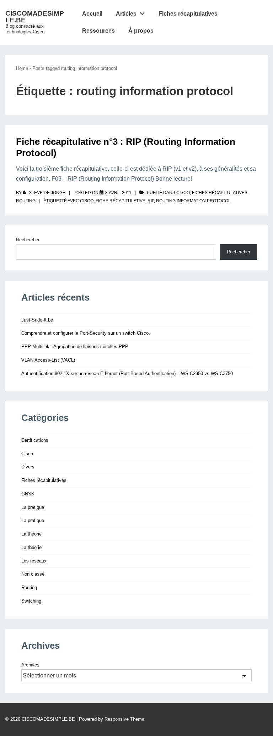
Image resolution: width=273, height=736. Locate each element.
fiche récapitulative (120, 200)
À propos (141, 31)
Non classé (32, 574)
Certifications (34, 440)
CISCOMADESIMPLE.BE (34, 17)
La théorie (31, 534)
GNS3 (27, 493)
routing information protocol (193, 200)
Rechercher (27, 239)
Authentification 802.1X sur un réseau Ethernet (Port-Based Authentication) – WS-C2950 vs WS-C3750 (127, 373)
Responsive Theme (124, 719)
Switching (31, 601)
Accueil (92, 14)
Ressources (98, 31)
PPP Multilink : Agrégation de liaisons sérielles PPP (74, 346)
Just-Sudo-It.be (37, 320)
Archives (30, 665)
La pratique (32, 507)
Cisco (183, 192)
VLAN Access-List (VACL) (48, 360)
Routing (26, 200)
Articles (126, 14)
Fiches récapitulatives (188, 14)
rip (151, 200)
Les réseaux (34, 561)
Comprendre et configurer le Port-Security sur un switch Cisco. (85, 333)
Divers (27, 466)
